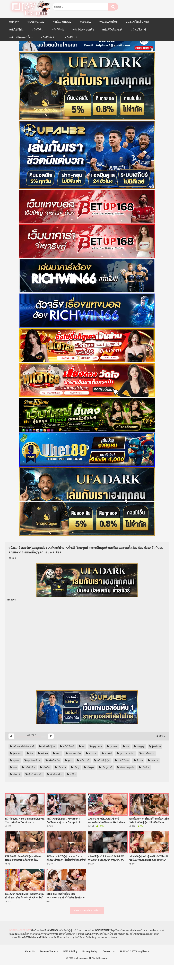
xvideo (44, 753)
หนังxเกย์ (84, 760)
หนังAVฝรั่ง (57, 29)
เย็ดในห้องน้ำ (35, 774)
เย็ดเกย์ (16, 774)
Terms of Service (49, 951)
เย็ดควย (61, 767)
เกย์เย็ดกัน (29, 767)
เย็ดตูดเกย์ (106, 767)
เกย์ (15, 767)
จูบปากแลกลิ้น (126, 753)
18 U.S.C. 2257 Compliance (134, 951)
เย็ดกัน (46, 767)
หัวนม (139, 760)
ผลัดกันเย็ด (54, 760)
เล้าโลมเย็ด (56, 774)
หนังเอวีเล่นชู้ (138, 29)
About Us (30, 951)
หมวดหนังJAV (36, 22)
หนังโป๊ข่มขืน (48, 37)
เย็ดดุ (76, 767)
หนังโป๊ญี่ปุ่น (16, 29)
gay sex (113, 746)
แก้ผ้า (72, 774)
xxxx (57, 753)
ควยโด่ (108, 753)
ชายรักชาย (148, 753)
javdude (156, 746)
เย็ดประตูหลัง (127, 767)
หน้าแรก (14, 22)
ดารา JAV (85, 22)
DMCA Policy (70, 951)
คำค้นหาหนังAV (62, 22)
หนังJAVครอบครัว (83, 29)
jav (127, 746)
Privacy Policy (90, 951)
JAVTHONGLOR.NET (20, 930)
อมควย (154, 760)
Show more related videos (87, 910)
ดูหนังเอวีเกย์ (33, 760)
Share (162, 736)
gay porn (97, 746)
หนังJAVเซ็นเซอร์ (112, 29)
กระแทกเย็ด (74, 753)
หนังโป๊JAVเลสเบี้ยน (20, 37)
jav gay (140, 746)
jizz (31, 753)
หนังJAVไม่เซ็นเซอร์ (137, 22)
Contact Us (109, 951)
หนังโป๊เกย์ (71, 37)
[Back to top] (162, 954)
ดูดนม (16, 760)
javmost (17, 753)
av (82, 746)
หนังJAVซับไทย (108, 22)
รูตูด (69, 760)
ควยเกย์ (92, 753)
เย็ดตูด (90, 767)
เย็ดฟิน (145, 767)
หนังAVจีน (37, 29)
